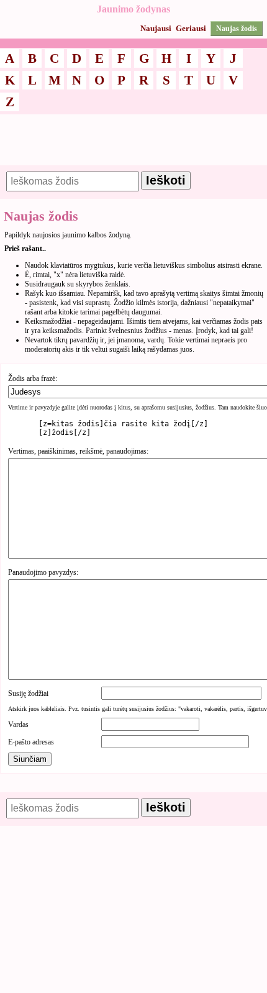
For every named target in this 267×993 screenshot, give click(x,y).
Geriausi (191, 28)
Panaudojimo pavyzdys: (43, 572)
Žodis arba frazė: (32, 378)
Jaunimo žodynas (133, 9)
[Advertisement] (133, 145)
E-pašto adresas (31, 742)
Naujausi (155, 28)
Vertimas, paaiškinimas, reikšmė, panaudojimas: (78, 451)
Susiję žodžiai (28, 693)
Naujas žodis (236, 28)
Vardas (18, 724)
